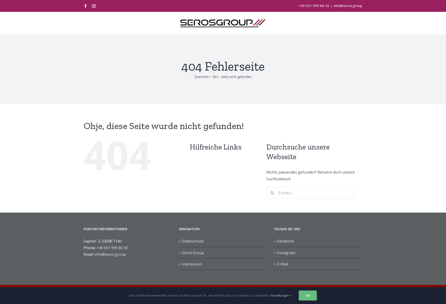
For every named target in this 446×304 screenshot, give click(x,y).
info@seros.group (348, 5)
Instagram (286, 252)
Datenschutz (193, 241)
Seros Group (193, 252)
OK (307, 295)
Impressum (192, 264)
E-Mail (282, 264)
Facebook (285, 241)
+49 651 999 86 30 (313, 5)
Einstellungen (280, 295)
